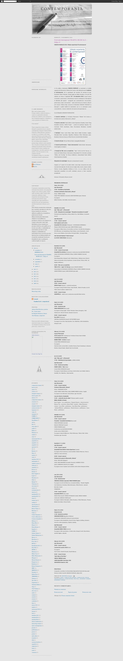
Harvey (33, 537)
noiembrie (37, 250)
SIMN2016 (34, 570)
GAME (33, 531)
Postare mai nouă (58, 592)
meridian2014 (35, 617)
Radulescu (34, 564)
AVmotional (35, 506)
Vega (33, 586)
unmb (33, 428)
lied (33, 613)
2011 (35, 278)
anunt (62, 577)
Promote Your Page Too (37, 354)
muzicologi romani (36, 623)
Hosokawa (34, 539)
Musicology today (36, 291)
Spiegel (33, 482)
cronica (33, 391)
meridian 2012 (35, 459)
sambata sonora (35, 463)
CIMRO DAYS (35, 418)
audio (33, 593)
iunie (36, 264)
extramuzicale (35, 490)
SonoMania (34, 420)
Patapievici (34, 562)
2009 (35, 283)
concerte (34, 402)
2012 (35, 276)
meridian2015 (35, 496)
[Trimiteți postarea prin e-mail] (73, 575)
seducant (34, 465)
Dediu (33, 430)
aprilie (37, 266)
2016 (35, 248)
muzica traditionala (36, 621)
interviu (34, 492)
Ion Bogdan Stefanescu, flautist (39, 313)
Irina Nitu (34, 547)
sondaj (33, 502)
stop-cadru (34, 426)
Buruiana (34, 510)
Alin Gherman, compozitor (38, 315)
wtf (32, 422)
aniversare (34, 486)
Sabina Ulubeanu (36, 164)
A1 (32, 449)
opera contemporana (37, 625)
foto (33, 424)
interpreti (34, 414)
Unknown (34, 166)
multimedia (34, 461)
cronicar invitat (35, 408)
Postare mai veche (86, 592)
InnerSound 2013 (36, 545)
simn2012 (34, 467)
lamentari (34, 410)
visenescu (34, 652)
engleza (34, 607)
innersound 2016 (36, 609)
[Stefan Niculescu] (37, 352)
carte (33, 457)
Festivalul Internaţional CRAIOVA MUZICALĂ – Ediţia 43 (43, 255)
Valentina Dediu (36, 584)
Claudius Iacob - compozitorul (41, 301)
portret (33, 634)
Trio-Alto (34, 580)
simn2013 (34, 445)
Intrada (33, 471)
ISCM (33, 543)
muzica (33, 397)
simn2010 (34, 441)
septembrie (38, 261)
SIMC (33, 568)
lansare (33, 611)
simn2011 (34, 443)
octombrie (37, 259)
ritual (33, 498)
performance (35, 629)
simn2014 (34, 644)
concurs (34, 599)
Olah (33, 480)
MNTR (33, 549)
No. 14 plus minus (36, 311)
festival (76, 578)
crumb (33, 434)
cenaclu (34, 597)
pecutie (33, 628)
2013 (35, 274)
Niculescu (34, 478)
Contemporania (62, 8)
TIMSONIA (34, 576)
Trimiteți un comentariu (60, 589)
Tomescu (34, 578)
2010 (35, 281)
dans (33, 603)
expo (33, 436)
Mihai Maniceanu (36, 556)
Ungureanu (34, 582)
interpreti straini (59, 580)
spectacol (34, 447)
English (34, 529)
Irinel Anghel (35, 473)
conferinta (34, 601)
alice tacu (34, 590)
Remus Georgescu (36, 566)
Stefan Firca (35, 574)
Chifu (33, 512)
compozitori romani (70, 577)
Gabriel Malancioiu (36, 535)
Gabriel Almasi (35, 533)
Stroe (33, 453)
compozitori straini (83, 577)
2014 (35, 271)
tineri (33, 648)
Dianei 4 (34, 525)
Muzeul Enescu (35, 560)
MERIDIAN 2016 (39, 252)
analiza (33, 455)
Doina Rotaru (69, 578)
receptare (34, 638)
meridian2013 (35, 494)
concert (33, 404)
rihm (33, 640)
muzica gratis (35, 395)
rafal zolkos (34, 636)
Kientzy (34, 451)
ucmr (33, 650)
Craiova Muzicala (59, 578)
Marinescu (34, 551)
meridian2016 (35, 619)
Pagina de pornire (72, 592)
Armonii (36, 299)
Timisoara (34, 484)
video (33, 412)
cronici (33, 488)
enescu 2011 (35, 605)
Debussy (34, 521)
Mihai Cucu (35, 554)
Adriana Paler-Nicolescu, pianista (40, 309)
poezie (33, 632)
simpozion (34, 646)
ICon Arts (34, 541)
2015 (35, 269)
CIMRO (34, 416)
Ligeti (33, 475)
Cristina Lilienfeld (36, 519)
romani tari (34, 500)
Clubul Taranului (36, 514)
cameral (34, 595)
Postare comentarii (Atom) (68, 595)
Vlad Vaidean (35, 588)
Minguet (34, 558)
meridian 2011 (35, 615)
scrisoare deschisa (36, 642)
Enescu (33, 469)
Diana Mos (34, 523)
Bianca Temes (35, 508)
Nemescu (34, 432)
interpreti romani (85, 578)
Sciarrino (34, 572)
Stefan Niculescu (35, 335)
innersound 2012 (36, 439)
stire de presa (35, 504)
